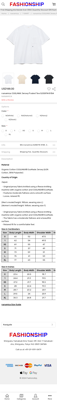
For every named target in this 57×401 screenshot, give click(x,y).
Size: (4, 126)
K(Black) (12, 119)
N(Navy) (43, 115)
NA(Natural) (26, 115)
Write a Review (8, 100)
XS (23, 130)
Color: (5, 111)
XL (10, 134)
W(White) (9, 115)
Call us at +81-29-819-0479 (28, 349)
